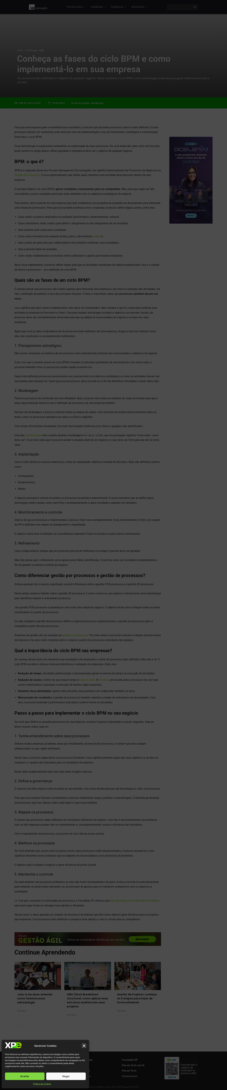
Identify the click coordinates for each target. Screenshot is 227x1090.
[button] (84, 1045)
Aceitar (24, 1076)
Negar (66, 1076)
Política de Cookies (42, 1084)
